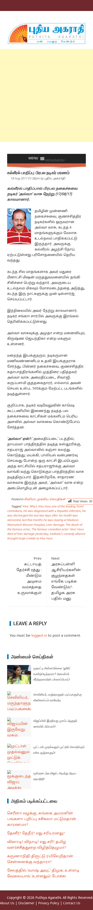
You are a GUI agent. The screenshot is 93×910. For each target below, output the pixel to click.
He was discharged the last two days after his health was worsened (46, 516)
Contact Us (71, 903)
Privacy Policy (48, 903)
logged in (39, 636)
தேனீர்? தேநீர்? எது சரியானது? (36, 833)
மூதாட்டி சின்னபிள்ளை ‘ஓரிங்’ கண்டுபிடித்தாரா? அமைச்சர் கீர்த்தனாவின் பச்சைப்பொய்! (52, 673)
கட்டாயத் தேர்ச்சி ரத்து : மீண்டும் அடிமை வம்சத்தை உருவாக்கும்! (28, 575)
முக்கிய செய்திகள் (51, 499)
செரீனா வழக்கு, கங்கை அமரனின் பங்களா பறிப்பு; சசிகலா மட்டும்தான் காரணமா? (41, 819)
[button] (55, 161)
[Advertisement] (46, 95)
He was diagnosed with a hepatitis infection (51, 511)
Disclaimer (26, 903)
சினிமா (30, 499)
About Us (7, 903)
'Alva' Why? (29, 506)
